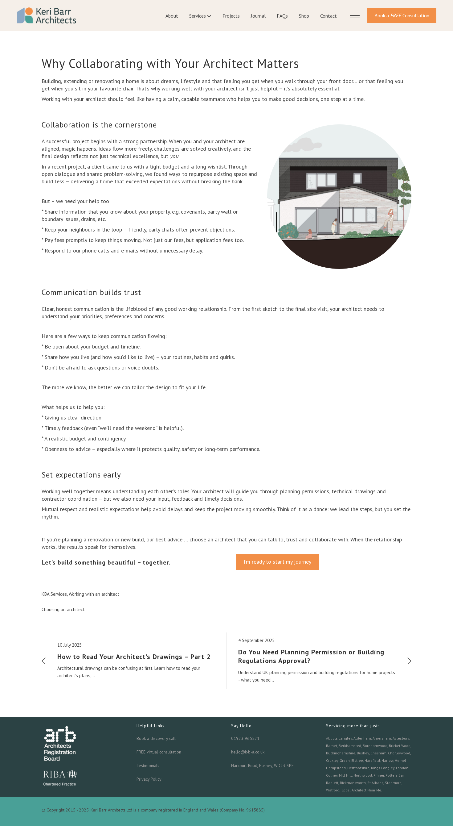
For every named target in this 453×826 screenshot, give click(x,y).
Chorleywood (399, 753)
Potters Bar (395, 775)
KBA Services (54, 594)
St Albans (375, 782)
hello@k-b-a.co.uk (247, 752)
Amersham (382, 738)
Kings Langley (382, 768)
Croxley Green (338, 760)
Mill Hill (345, 775)
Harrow (387, 760)
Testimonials (148, 765)
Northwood (362, 775)
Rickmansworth (353, 782)
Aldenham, (362, 738)
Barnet (331, 745)
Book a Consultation (401, 15)
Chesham (378, 753)
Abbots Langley (339, 738)
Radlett (332, 782)
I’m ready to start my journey (277, 561)
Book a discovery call (156, 738)
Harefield (372, 760)
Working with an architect (94, 594)
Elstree (357, 760)
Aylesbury (401, 738)
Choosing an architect (63, 609)
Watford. (333, 790)
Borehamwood (375, 745)
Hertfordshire (358, 768)
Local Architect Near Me (361, 790)
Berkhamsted (350, 745)
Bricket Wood (399, 745)
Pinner (378, 775)
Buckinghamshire (340, 753)
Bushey (363, 753)
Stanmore (393, 782)
